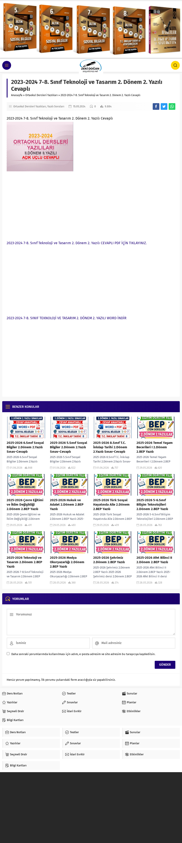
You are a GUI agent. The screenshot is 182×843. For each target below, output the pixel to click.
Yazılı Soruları (55, 106)
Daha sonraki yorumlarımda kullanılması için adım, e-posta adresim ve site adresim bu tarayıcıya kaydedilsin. (83, 654)
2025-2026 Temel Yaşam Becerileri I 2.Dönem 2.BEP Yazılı (154, 447)
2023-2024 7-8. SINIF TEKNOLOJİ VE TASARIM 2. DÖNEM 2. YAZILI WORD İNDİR (67, 318)
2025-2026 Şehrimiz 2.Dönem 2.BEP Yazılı (109, 560)
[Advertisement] (91, 205)
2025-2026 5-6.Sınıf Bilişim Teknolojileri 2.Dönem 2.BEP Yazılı (152, 504)
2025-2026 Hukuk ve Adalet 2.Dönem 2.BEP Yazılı (66, 504)
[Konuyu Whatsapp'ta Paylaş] (172, 106)
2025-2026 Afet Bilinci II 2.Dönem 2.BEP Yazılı (154, 560)
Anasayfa (16, 95)
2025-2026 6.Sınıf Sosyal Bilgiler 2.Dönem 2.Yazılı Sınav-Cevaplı (25, 447)
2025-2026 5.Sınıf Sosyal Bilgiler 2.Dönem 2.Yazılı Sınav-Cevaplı (68, 447)
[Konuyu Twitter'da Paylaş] (164, 106)
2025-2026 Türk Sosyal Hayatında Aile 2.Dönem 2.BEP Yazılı (111, 504)
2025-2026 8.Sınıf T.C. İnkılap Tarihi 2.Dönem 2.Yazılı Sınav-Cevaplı (110, 447)
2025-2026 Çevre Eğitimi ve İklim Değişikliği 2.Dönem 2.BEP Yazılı (25, 504)
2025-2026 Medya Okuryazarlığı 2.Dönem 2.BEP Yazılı (67, 562)
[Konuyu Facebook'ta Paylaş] (156, 106)
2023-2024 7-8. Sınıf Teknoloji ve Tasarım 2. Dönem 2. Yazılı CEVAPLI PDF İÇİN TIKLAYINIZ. (77, 243)
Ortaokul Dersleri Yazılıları (41, 95)
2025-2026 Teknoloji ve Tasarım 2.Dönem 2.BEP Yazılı (24, 562)
